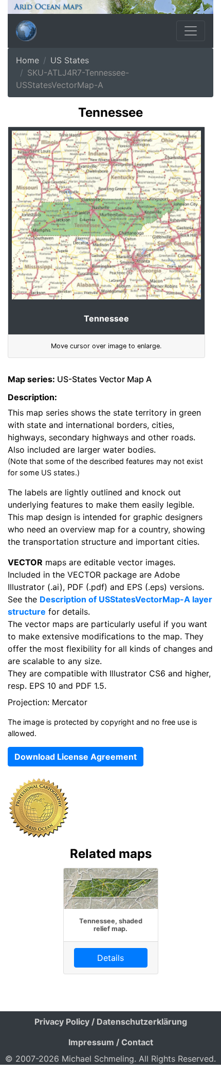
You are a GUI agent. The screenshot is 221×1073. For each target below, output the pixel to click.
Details (110, 958)
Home (27, 60)
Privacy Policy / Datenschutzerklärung (110, 1021)
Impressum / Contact (110, 1042)
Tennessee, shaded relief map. (110, 925)
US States (69, 60)
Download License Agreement (75, 757)
